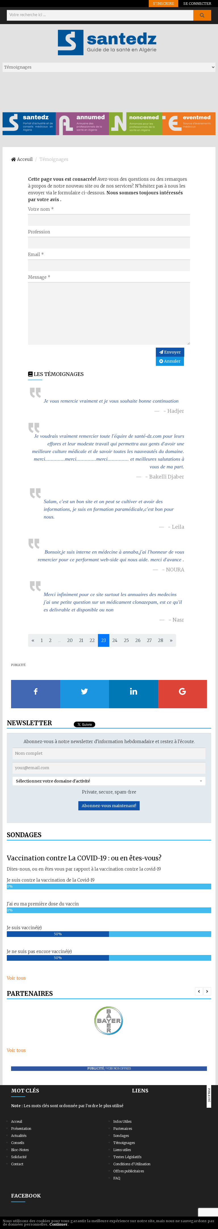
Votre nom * (41, 209)
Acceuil (16, 1121)
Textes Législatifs (127, 1157)
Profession (39, 232)
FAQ (116, 1178)
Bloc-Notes (20, 1150)
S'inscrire (163, 3)
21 (81, 640)
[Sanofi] (109, 1020)
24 (115, 640)
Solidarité (18, 1157)
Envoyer (172, 352)
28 (160, 640)
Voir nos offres (118, 1068)
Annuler (172, 361)
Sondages (121, 1136)
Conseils (17, 1143)
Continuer (58, 1224)
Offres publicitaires (128, 1171)
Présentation (21, 1128)
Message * (39, 277)
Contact (17, 1164)
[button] (109, 781)
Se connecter (197, 3)
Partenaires (122, 1128)
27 (149, 640)
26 (138, 640)
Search (202, 15)
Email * (36, 254)
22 (92, 640)
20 (70, 640)
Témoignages (124, 1143)
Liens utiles (122, 1150)
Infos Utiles (122, 1121)
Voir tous (16, 978)
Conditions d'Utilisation (131, 1164)
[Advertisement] (106, 92)
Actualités (18, 1136)
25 (126, 640)
